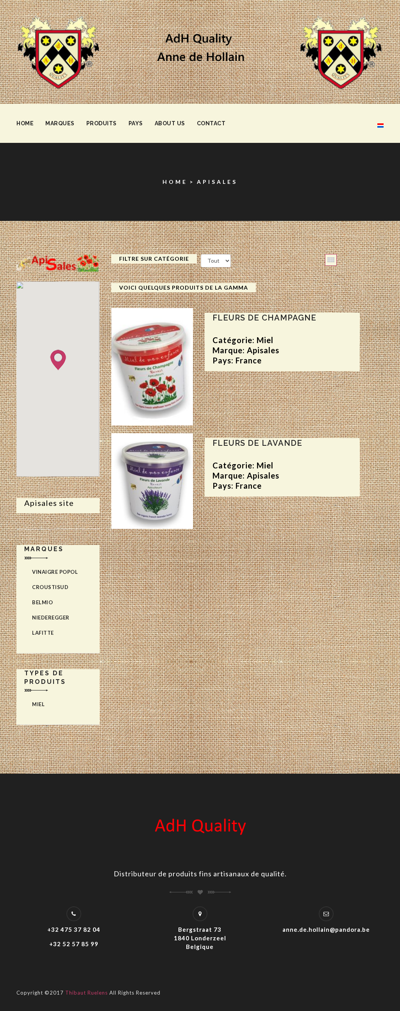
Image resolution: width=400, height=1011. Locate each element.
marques (60, 123)
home (25, 123)
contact (211, 123)
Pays (136, 123)
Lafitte (43, 633)
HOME (175, 181)
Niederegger (51, 617)
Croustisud (50, 587)
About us (170, 123)
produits (101, 123)
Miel (38, 704)
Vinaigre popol (55, 572)
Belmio (42, 602)
